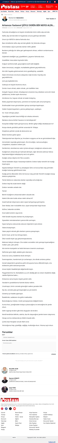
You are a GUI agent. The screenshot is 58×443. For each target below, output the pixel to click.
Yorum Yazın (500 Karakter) (9, 340)
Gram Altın (50, 6)
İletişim (45, 417)
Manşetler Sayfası (34, 417)
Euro (40, 6)
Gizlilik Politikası (48, 415)
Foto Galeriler (33, 415)
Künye (45, 412)
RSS (15, 437)
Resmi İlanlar (19, 412)
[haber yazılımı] (52, 442)
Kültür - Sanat (19, 417)
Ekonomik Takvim (34, 427)
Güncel (17, 11)
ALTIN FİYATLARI (31, 1)
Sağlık (44, 11)
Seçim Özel (18, 423)
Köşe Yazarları (7, 14)
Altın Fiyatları (33, 423)
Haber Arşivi (46, 419)
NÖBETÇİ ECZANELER (41, 1)
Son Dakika (4, 11)
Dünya (17, 415)
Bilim (16, 421)
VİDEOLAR (13, 1)
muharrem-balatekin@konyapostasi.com (18, 20)
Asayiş (3, 429)
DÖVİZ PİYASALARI (21, 1)
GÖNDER (53, 354)
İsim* (3, 334)
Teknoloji (39, 11)
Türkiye (22, 11)
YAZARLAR (6, 1)
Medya (17, 425)
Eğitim (17, 419)
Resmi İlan (11, 11)
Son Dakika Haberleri (49, 423)
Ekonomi (33, 11)
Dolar (33, 6)
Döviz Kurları (33, 421)
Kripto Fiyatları (33, 425)
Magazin (3, 427)
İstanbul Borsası (34, 419)
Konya (27, 11)
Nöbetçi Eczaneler (34, 429)
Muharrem (16, 18)
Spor (49, 11)
